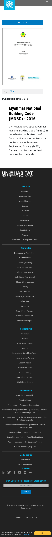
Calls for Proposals (25, 343)
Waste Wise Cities (25, 368)
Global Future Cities (25, 272)
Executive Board (25, 400)
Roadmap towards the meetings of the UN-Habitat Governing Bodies (25, 426)
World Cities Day (24, 372)
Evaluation (25, 211)
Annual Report (25, 201)
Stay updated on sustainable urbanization (26, 481)
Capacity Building (25, 263)
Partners (25, 235)
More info (26, 534)
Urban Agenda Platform (25, 296)
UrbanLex (25, 306)
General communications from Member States (25, 437)
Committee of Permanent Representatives (24, 405)
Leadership (24, 220)
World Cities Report (25, 321)
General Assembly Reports (25, 447)
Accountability (25, 196)
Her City (25, 287)
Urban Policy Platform (24, 311)
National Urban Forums (25, 358)
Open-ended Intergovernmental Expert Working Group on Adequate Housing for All (24, 411)
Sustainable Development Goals (25, 240)
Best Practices (25, 258)
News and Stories (25, 465)
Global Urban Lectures (25, 282)
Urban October (25, 363)
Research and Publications (24, 253)
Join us (25, 216)
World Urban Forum (25, 382)
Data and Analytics (24, 267)
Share (12, 91)
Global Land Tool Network (25, 277)
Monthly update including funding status (25, 432)
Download (21, 22)
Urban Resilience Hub (24, 316)
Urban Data (25, 301)
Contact (18, 517)
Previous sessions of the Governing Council (25, 442)
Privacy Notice (31, 517)
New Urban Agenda (25, 225)
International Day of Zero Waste (24, 353)
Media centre (25, 460)
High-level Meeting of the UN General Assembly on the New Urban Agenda (24, 418)
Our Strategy (25, 230)
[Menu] (47, 2)
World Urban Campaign (25, 377)
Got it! (42, 533)
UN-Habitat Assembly (25, 395)
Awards (25, 339)
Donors (25, 206)
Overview (25, 191)
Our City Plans (25, 292)
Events (25, 348)
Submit (26, 492)
